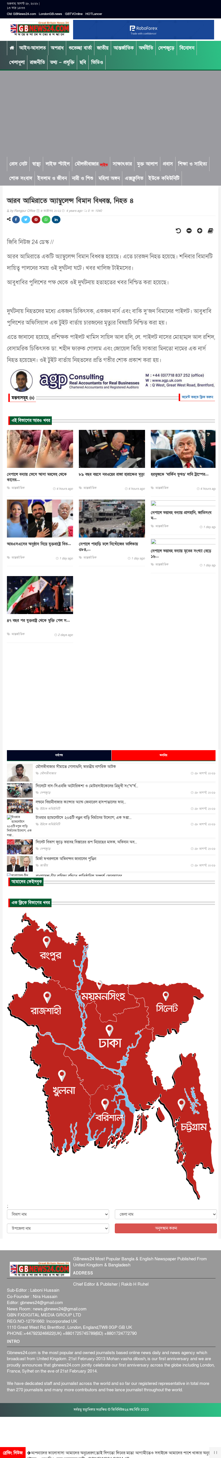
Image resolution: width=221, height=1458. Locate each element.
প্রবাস (168, 164)
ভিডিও (97, 62)
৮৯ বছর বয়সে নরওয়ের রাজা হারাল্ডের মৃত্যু (111, 474)
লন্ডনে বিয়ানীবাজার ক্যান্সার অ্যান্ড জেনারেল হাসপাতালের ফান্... (81, 802)
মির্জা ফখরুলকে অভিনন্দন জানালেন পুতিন (66, 859)
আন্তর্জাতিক (124, 48)
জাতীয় (102, 48)
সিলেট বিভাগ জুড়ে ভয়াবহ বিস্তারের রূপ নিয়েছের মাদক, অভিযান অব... (86, 842)
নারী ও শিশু (82, 178)
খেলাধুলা (17, 62)
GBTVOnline (74, 14)
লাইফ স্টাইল (58, 164)
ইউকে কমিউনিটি (163, 178)
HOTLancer (93, 14)
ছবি (83, 62)
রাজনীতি (37, 62)
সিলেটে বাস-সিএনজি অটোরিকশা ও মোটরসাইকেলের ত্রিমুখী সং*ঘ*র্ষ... (87, 786)
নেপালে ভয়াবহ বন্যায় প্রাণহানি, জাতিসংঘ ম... (181, 515)
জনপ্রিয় (163, 755)
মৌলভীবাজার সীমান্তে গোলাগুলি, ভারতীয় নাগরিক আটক (76, 766)
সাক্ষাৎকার (122, 164)
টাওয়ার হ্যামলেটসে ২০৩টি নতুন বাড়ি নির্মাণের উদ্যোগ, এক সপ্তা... (84, 817)
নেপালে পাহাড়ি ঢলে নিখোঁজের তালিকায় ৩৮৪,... (108, 546)
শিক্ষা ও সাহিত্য (192, 164)
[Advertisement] (110, 113)
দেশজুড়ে (166, 48)
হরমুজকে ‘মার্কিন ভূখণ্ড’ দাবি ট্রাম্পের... (180, 474)
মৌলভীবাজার (91, 164)
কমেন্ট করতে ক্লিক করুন (197, 397)
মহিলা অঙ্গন (109, 178)
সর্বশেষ (59, 755)
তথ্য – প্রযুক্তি (62, 62)
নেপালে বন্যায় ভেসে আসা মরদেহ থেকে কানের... (37, 477)
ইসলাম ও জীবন (52, 178)
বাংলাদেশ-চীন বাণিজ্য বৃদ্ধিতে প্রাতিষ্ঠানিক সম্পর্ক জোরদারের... (80, 876)
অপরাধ (57, 48)
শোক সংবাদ (20, 178)
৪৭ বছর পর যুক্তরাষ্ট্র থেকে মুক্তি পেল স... (38, 620)
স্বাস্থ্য (36, 164)
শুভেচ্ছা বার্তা (80, 48)
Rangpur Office (24, 211)
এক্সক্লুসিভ (134, 178)
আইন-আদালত (32, 48)
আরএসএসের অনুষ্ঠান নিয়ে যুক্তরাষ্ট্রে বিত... (39, 544)
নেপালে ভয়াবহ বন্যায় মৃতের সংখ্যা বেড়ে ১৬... (181, 553)
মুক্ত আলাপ (147, 164)
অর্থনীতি (146, 48)
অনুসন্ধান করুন (166, 1228)
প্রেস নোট (18, 164)
